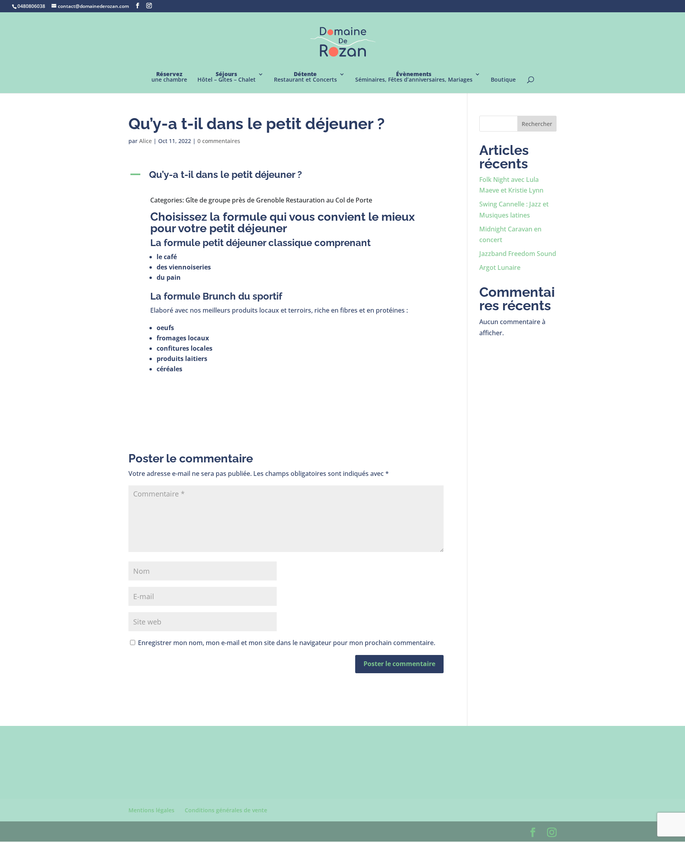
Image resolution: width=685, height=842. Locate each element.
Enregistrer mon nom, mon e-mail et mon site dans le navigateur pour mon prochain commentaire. (286, 642)
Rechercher (537, 124)
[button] (286, 176)
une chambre (169, 77)
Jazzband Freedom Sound (517, 253)
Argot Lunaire (499, 267)
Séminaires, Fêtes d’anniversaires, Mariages (414, 77)
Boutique (503, 80)
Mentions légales (151, 810)
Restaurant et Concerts (305, 77)
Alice (145, 141)
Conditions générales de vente (226, 810)
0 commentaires (218, 141)
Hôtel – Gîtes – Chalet (226, 77)
